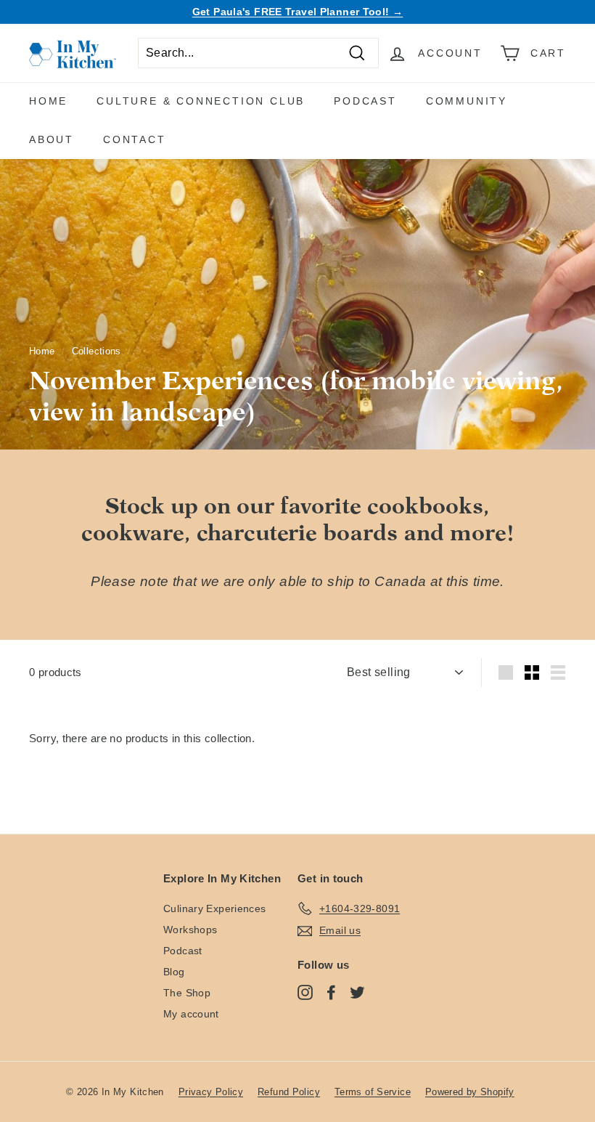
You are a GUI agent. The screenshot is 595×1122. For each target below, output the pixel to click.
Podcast (365, 101)
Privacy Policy (210, 1091)
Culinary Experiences (214, 908)
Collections (96, 351)
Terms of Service (373, 1091)
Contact (134, 139)
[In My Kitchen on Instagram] (305, 992)
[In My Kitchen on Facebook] (331, 992)
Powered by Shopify (469, 1091)
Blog (174, 971)
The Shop (186, 993)
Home (48, 101)
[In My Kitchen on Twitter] (357, 992)
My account (191, 1014)
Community (466, 101)
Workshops (190, 929)
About (51, 139)
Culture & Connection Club (201, 101)
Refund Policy (289, 1091)
